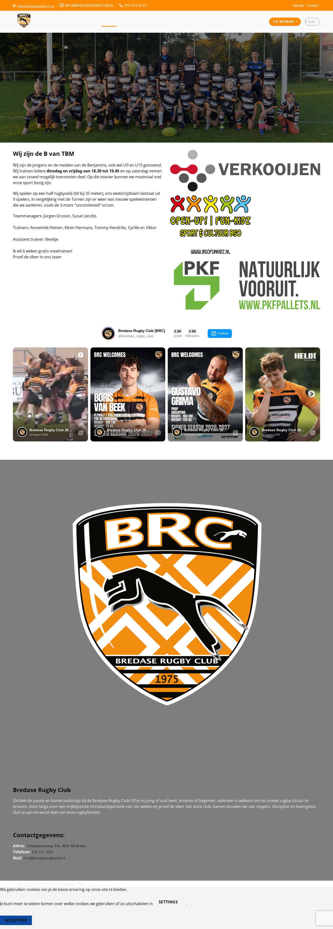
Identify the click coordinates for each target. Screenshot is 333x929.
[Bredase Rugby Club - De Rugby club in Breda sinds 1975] (37, 22)
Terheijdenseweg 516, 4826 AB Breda (55, 846)
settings (168, 902)
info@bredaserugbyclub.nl (44, 858)
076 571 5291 (42, 852)
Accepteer (16, 920)
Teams (107, 22)
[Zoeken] (263, 22)
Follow (223, 333)
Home (74, 22)
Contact (312, 5)
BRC (175, 22)
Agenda (298, 5)
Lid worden (131, 22)
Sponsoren (196, 22)
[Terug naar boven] (323, 922)
